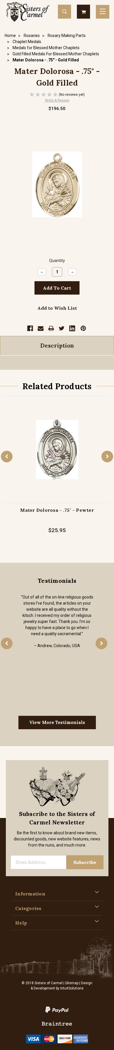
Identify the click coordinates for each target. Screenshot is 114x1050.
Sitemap (71, 983)
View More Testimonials (57, 722)
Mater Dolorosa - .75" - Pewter (57, 510)
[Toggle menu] (102, 12)
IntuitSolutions (72, 988)
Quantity (57, 260)
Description (57, 345)
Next (107, 457)
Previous (6, 457)
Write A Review (57, 100)
